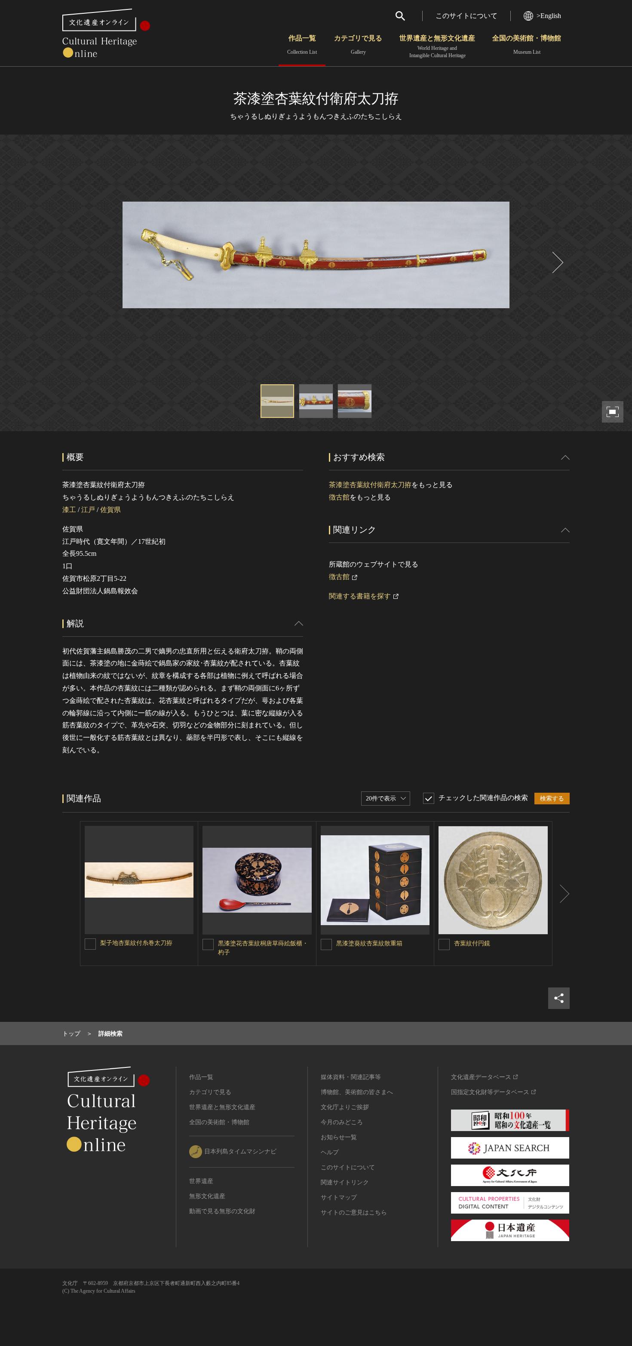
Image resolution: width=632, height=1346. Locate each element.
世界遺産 (201, 1181)
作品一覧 (302, 44)
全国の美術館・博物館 (526, 44)
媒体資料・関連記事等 (351, 1077)
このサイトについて (466, 15)
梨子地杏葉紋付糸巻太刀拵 (136, 943)
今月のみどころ (342, 1122)
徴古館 (339, 497)
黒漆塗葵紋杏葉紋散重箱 (369, 943)
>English (549, 15)
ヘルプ (330, 1152)
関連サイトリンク (345, 1182)
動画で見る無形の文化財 (222, 1211)
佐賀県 (110, 509)
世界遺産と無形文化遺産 (437, 46)
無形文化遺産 (207, 1196)
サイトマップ (339, 1197)
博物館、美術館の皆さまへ (357, 1092)
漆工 (69, 509)
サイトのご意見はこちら (354, 1212)
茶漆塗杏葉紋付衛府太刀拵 (370, 484)
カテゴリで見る (358, 44)
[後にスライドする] (557, 262)
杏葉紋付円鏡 (472, 943)
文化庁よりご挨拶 (345, 1107)
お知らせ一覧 (339, 1137)
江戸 (88, 509)
